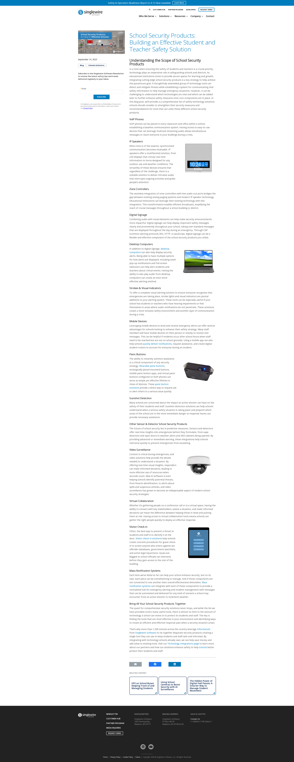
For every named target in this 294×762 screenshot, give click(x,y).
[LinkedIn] (143, 746)
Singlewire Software (145, 632)
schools (203, 647)
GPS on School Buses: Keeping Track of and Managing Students (142, 686)
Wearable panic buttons (151, 365)
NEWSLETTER (112, 714)
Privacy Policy (115, 757)
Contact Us (195, 719)
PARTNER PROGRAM (115, 723)
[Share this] (155, 664)
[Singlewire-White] (87, 715)
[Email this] (135, 664)
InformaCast (203, 629)
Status (137, 757)
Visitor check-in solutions (149, 538)
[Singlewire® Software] (99, 12)
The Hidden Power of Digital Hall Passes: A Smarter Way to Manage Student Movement (201, 685)
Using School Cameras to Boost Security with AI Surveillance (170, 686)
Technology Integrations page (183, 643)
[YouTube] (151, 746)
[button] (149, 9)
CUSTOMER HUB (113, 718)
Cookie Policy (128, 757)
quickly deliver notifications (157, 343)
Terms (105, 757)
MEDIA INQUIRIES (113, 728)
